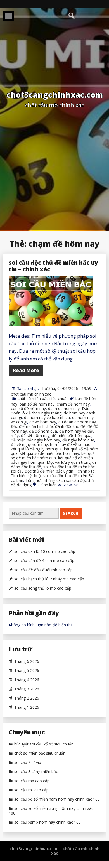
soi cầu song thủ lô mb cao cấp (42, 588)
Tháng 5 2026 (26, 670)
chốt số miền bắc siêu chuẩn (43, 398)
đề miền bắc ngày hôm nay (35, 440)
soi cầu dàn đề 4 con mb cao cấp (44, 560)
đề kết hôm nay (35, 435)
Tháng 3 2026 (26, 688)
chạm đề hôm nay (73, 404)
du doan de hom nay (77, 422)
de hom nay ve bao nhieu (47, 417)
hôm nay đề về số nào (70, 444)
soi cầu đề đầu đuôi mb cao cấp (43, 569)
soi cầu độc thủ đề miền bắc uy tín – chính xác (53, 266)
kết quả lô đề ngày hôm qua (36, 449)
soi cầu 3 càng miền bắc (36, 771)
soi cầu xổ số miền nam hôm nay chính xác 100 (57, 799)
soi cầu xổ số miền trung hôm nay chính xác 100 (51, 811)
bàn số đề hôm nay (37, 404)
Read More (26, 370)
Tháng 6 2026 (26, 661)
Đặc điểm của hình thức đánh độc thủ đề (48, 426)
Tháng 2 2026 (26, 698)
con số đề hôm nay (28, 408)
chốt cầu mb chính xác (31, 394)
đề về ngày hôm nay (29, 444)
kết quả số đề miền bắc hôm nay (49, 453)
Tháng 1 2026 (26, 707)
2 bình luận (47, 484)
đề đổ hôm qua (43, 431)
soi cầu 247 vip (27, 762)
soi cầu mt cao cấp (31, 790)
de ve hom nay (42, 422)
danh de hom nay (64, 408)
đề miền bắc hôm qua (71, 435)
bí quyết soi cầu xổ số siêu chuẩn (44, 744)
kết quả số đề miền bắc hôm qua (53, 455)
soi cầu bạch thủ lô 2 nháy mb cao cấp (49, 579)
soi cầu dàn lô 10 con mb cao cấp (44, 551)
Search (71, 513)
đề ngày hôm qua (78, 440)
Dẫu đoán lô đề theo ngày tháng (50, 411)
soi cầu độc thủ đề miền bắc (69, 466)
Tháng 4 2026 (26, 679)
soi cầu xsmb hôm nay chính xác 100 (47, 822)
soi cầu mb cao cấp (31, 780)
